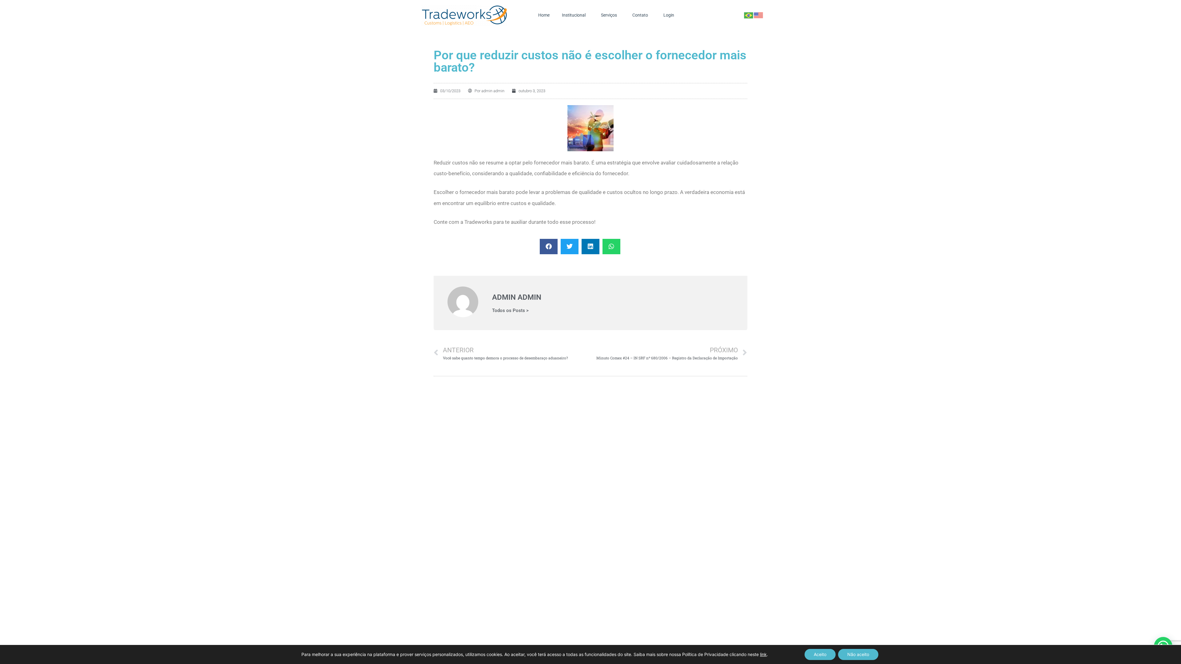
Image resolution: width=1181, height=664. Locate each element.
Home (544, 15)
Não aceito (858, 654)
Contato (640, 15)
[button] (549, 246)
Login (668, 15)
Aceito (820, 654)
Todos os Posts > (510, 310)
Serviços (609, 15)
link (763, 654)
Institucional (574, 15)
